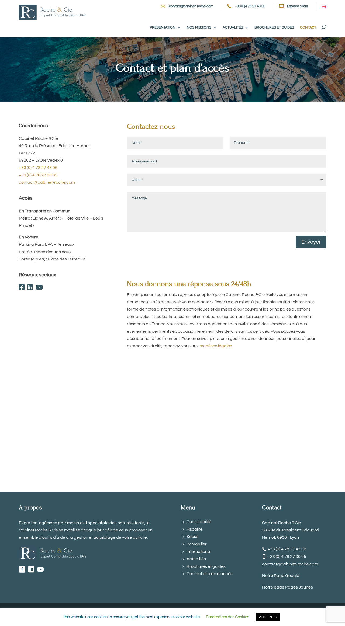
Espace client (297, 6)
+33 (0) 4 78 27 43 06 (38, 167)
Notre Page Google (280, 575)
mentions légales (215, 346)
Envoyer (311, 242)
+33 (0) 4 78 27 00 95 (38, 175)
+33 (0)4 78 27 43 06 (250, 6)
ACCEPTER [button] (268, 617)
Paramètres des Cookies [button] (227, 617)
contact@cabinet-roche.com (191, 6)
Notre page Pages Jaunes (287, 587)
